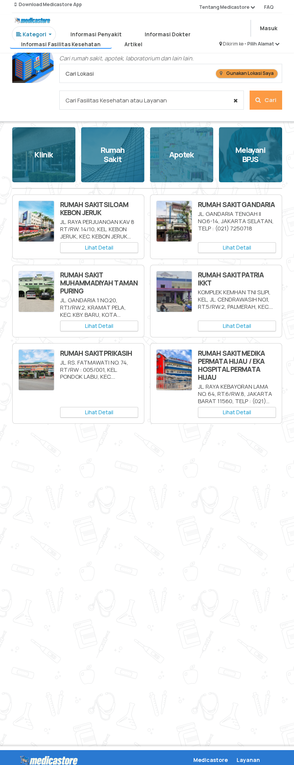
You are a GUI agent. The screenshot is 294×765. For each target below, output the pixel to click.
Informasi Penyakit (96, 34)
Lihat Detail (99, 247)
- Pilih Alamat (259, 44)
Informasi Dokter (168, 34)
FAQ (269, 7)
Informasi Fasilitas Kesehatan (61, 44)
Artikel (133, 44)
